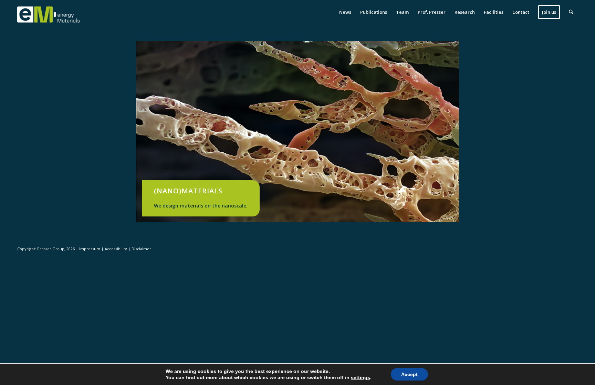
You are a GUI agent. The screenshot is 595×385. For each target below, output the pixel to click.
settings (360, 377)
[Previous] (151, 131)
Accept (409, 374)
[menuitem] (345, 12)
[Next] (443, 131)
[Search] (571, 12)
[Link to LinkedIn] (572, 248)
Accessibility (116, 248)
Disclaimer (141, 248)
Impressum (90, 248)
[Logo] (48, 12)
